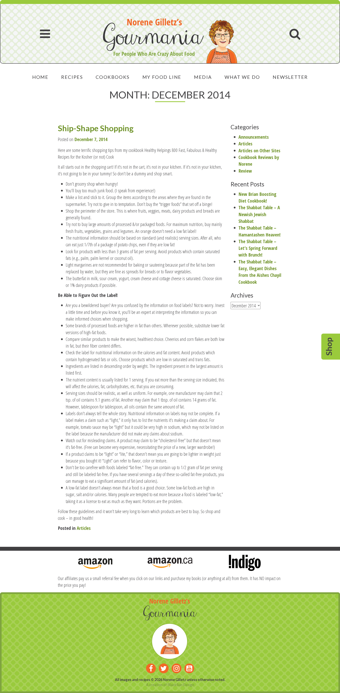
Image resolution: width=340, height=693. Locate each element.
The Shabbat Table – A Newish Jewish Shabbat (259, 214)
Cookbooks (113, 77)
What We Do (242, 77)
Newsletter (290, 77)
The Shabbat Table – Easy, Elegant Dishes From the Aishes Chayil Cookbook (259, 271)
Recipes (72, 77)
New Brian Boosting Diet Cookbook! (257, 197)
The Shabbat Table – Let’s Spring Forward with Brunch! (257, 248)
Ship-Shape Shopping (96, 128)
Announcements (253, 137)
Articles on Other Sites (259, 150)
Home (40, 77)
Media (203, 77)
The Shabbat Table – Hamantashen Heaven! (259, 231)
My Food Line (161, 77)
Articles (84, 528)
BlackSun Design (181, 685)
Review (245, 170)
